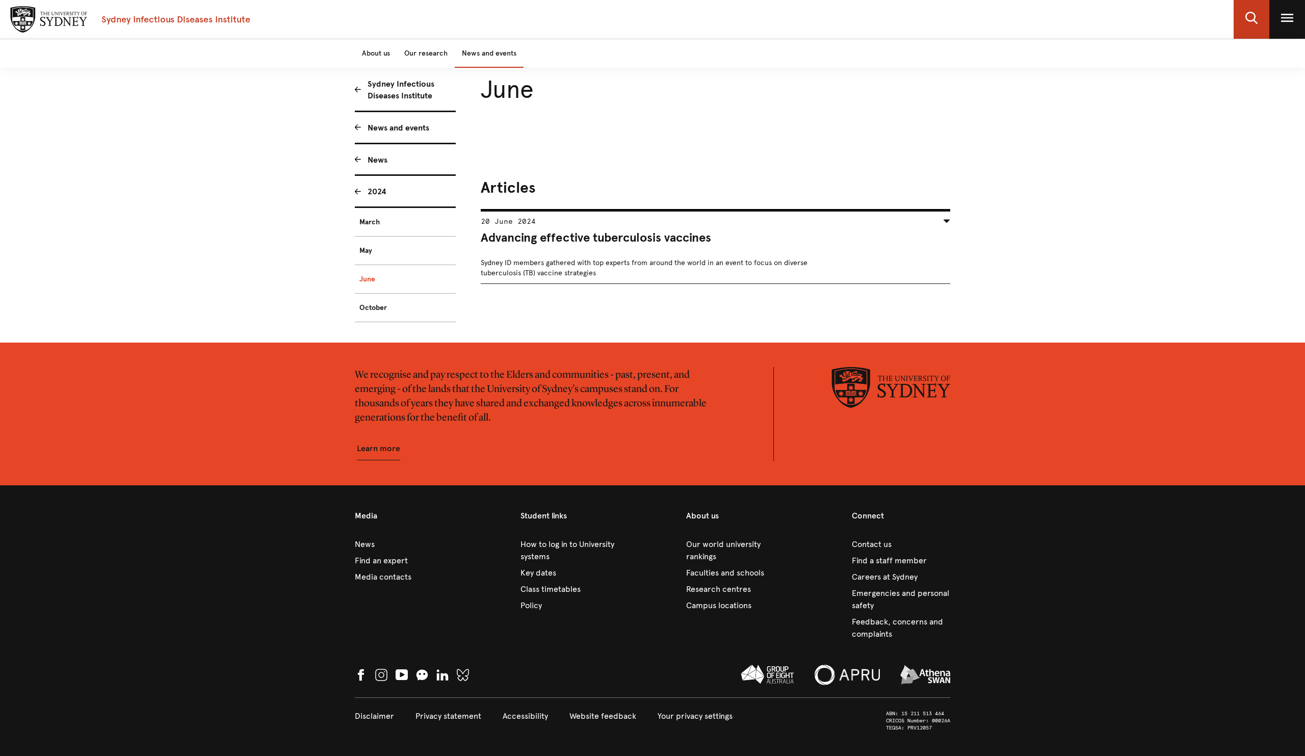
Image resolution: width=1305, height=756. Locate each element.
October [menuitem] (373, 307)
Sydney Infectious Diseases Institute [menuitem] (401, 89)
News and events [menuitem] (398, 128)
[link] (404, 544)
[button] (1251, 19)
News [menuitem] (377, 160)
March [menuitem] (369, 222)
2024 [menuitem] (377, 191)
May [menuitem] (365, 250)
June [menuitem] (367, 279)
